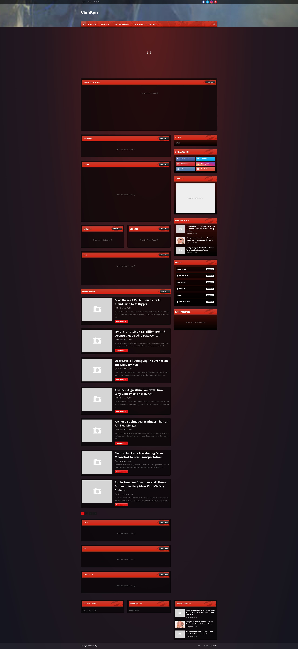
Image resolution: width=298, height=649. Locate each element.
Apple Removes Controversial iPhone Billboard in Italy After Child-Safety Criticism (140, 486)
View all (210, 82)
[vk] (185, 169)
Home (83, 2)
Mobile (193, 289)
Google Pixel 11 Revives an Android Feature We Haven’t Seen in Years (199, 239)
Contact (96, 2)
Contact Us (213, 646)
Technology (193, 302)
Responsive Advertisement (195, 198)
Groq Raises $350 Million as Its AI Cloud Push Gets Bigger (138, 302)
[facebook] (203, 1)
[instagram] (211, 1)
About (89, 2)
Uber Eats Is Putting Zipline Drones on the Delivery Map (141, 363)
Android (193, 269)
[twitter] (207, 1)
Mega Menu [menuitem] (105, 24)
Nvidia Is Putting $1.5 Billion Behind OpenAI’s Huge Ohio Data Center (140, 333)
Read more (120, 321)
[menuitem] (83, 24)
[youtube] (205, 169)
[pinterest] (215, 1)
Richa (118, 494)
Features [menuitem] (92, 24)
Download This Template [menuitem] (145, 24)
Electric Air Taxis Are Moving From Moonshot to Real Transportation (139, 455)
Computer (193, 276)
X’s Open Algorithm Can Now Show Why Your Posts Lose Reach (139, 392)
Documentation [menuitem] (122, 24)
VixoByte (95, 646)
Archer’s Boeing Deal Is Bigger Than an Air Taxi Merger (141, 423)
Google (193, 282)
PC (193, 295)
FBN (117, 308)
